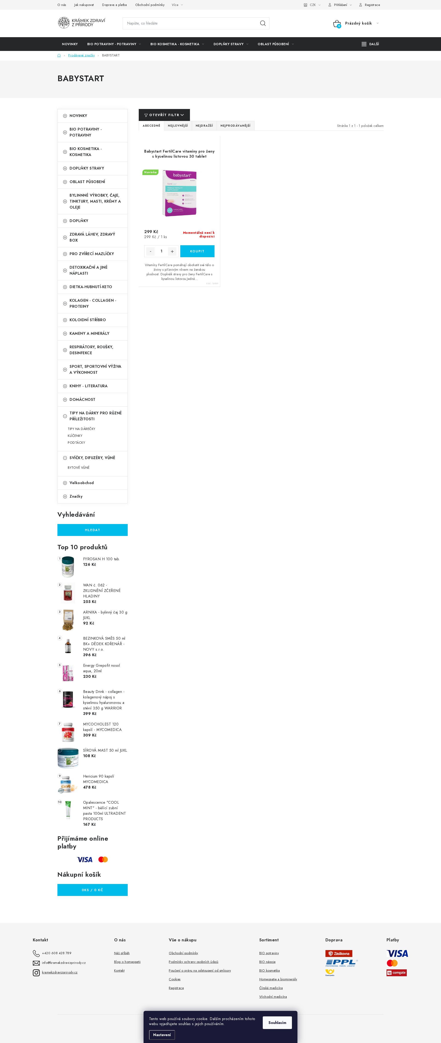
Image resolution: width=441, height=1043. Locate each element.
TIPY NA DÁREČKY (81, 429)
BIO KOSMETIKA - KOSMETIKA (86, 151)
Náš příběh (122, 953)
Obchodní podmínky (150, 5)
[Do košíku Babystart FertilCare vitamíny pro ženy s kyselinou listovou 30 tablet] (197, 251)
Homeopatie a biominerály (278, 979)
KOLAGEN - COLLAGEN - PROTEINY (93, 303)
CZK (313, 5)
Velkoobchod (82, 482)
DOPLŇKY (79, 220)
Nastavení (162, 1034)
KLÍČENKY (75, 435)
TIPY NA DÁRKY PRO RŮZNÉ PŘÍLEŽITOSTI (96, 416)
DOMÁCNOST (83, 399)
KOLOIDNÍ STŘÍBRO (88, 320)
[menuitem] (69, 44)
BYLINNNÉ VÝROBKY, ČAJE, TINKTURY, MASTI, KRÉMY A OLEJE (95, 201)
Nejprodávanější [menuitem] (235, 126)
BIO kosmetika (269, 970)
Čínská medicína (271, 988)
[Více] (370, 44)
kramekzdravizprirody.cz (60, 972)
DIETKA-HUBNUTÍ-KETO (91, 287)
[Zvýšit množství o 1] (172, 251)
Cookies (175, 979)
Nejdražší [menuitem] (204, 126)
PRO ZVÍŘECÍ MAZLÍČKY (92, 254)
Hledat (263, 23)
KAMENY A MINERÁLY (90, 333)
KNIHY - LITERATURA (88, 386)
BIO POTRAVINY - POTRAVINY (86, 132)
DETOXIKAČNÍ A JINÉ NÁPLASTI (88, 270)
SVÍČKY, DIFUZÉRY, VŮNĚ (92, 457)
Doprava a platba (114, 5)
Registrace (372, 5)
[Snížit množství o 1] (150, 251)
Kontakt (119, 970)
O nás (61, 5)
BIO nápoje (267, 961)
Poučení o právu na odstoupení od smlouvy (200, 970)
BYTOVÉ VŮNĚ (79, 467)
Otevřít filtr (164, 115)
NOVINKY (78, 115)
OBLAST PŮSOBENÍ (87, 181)
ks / (92, 890)
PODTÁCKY (76, 442)
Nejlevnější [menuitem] (178, 126)
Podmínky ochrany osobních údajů (193, 961)
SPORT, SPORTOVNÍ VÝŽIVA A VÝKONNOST (96, 369)
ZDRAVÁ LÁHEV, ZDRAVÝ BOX (92, 237)
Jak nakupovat (84, 5)
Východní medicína (273, 996)
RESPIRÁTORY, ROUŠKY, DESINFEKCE (91, 350)
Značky (76, 496)
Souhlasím (277, 1022)
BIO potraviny (269, 953)
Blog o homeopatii (127, 961)
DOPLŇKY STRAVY (87, 168)
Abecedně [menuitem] (151, 126)
